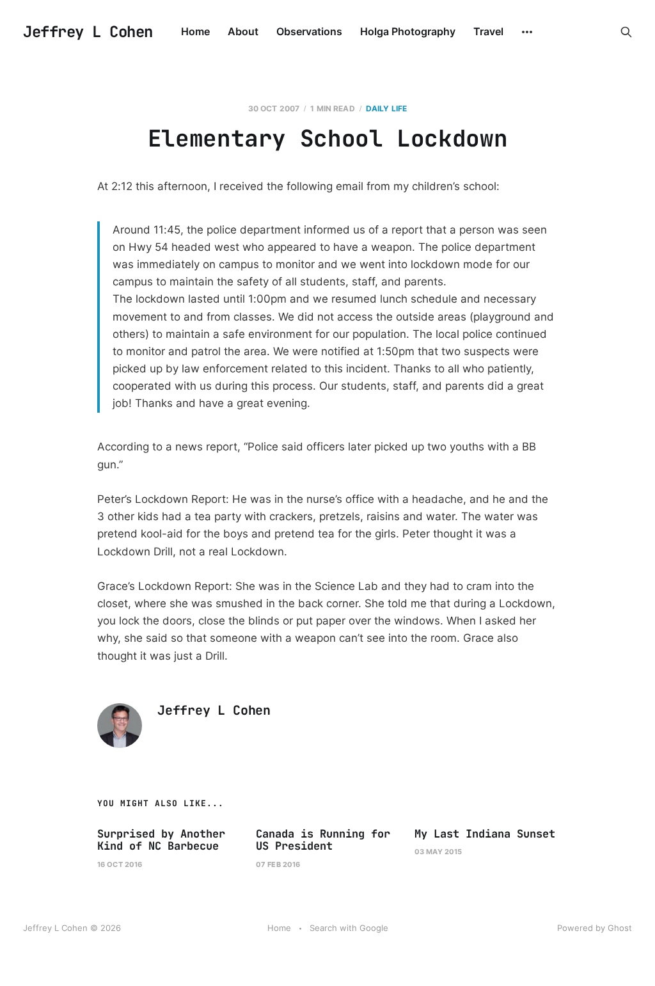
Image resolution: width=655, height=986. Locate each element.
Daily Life (386, 108)
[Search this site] (626, 32)
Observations (309, 31)
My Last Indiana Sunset (484, 834)
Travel (488, 31)
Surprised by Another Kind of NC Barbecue (161, 840)
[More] (527, 32)
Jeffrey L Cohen (88, 32)
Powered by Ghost (594, 928)
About (243, 31)
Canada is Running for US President (323, 840)
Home (195, 31)
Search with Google (349, 928)
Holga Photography (407, 31)
